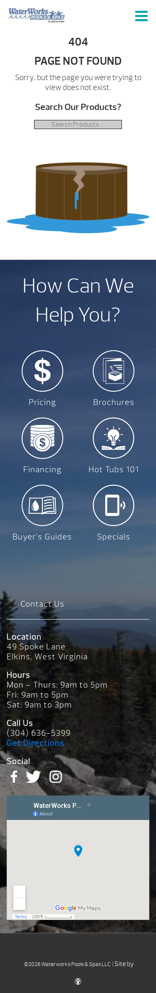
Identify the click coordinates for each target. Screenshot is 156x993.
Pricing (42, 402)
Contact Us (42, 604)
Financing (42, 469)
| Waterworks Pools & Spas (36, 15)
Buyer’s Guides (42, 537)
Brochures (113, 402)
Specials (113, 537)
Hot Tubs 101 (114, 469)
